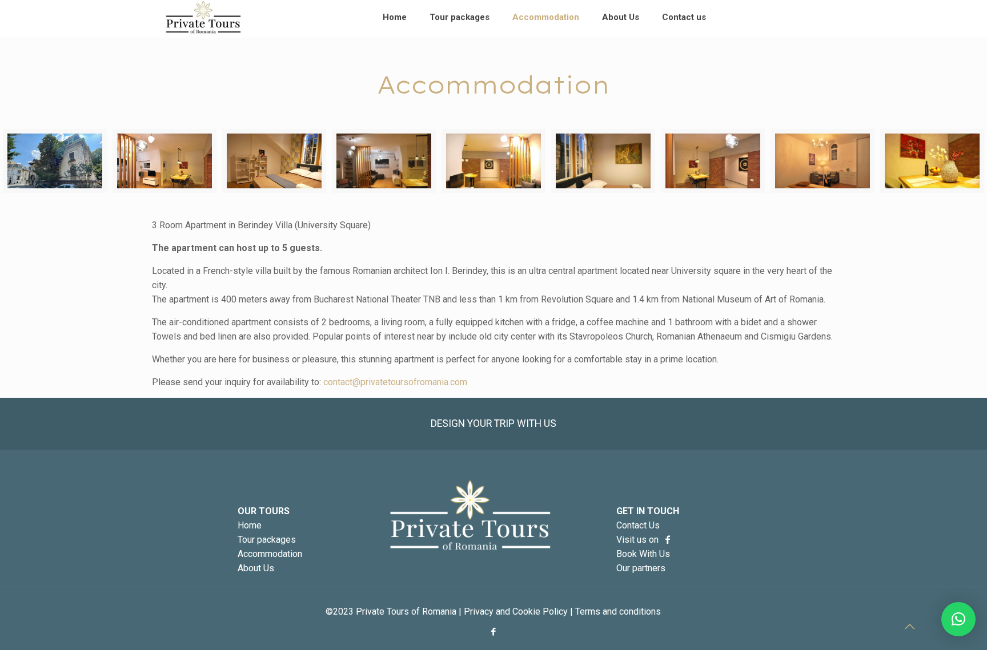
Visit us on (638, 539)
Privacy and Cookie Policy (516, 611)
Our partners (640, 568)
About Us (256, 568)
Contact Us (638, 525)
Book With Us (643, 553)
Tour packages (267, 539)
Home (250, 525)
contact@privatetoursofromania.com (395, 382)
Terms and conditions (618, 611)
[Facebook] (493, 632)
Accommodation (270, 553)
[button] (958, 619)
